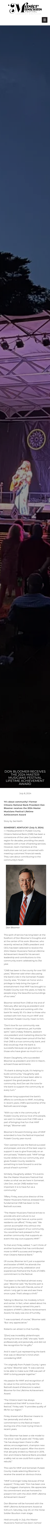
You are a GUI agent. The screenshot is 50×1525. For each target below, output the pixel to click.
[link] (44, 20)
